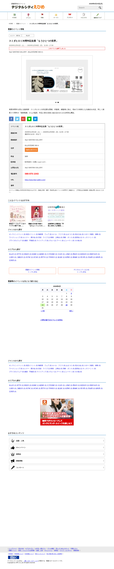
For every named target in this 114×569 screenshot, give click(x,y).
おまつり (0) (70, 234)
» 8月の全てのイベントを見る (51, 320)
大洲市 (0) (12, 257)
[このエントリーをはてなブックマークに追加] (35, 119)
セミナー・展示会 (15, 35)
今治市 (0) (61, 254)
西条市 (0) (76, 254)
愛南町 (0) (76, 257)
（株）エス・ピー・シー (30, 561)
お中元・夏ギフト (40, 548)
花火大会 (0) (79, 234)
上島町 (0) (68, 254)
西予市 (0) (44, 257)
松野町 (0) (68, 257)
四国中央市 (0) (95, 254)
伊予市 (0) (20, 254)
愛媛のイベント (21, 23)
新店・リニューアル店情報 (26, 550)
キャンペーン (49, 550)
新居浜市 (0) (84, 254)
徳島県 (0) (99, 257)
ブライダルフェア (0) (16, 240)
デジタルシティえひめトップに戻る (81, 271)
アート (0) (60, 240)
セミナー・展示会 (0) (30, 237)
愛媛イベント (13, 550)
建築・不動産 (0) (30, 240)
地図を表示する (31, 150)
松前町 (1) (35, 254)
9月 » (71, 311)
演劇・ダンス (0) (69, 237)
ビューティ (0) (69, 240)
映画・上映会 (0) (56, 237)
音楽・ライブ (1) (44, 237)
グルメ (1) (52, 240)
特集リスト (74, 548)
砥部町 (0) (43, 254)
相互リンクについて (40, 553)
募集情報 (76, 550)
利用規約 (11, 553)
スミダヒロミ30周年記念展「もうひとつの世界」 (44, 23)
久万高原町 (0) (52, 254)
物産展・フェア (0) (45, 234)
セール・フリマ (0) (58, 234)
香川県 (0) (84, 257)
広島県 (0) (12, 260)
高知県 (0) (91, 257)
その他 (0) (78, 240)
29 (66, 305)
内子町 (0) (29, 257)
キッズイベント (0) (89, 237)
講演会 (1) (78, 237)
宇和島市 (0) (53, 257)
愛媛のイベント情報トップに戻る (32, 271)
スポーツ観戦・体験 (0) (92, 234)
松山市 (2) (12, 254)
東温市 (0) (27, 254)
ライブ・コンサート (66, 550)
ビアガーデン (29, 548)
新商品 (56, 550)
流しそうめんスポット (62, 548)
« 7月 (43, 311)
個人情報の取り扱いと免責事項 (54, 553)
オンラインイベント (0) (17, 234)
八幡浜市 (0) (21, 257)
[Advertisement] (57, 341)
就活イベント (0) (32, 234)
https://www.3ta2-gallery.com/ (35, 180)
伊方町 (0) (37, 257)
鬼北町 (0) (61, 257)
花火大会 (21, 548)
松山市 (28, 35)
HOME (11, 23)
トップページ (13, 548)
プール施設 (51, 548)
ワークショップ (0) (15, 237)
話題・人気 (39, 550)
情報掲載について (18, 553)
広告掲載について (29, 553)
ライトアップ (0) (43, 240)
